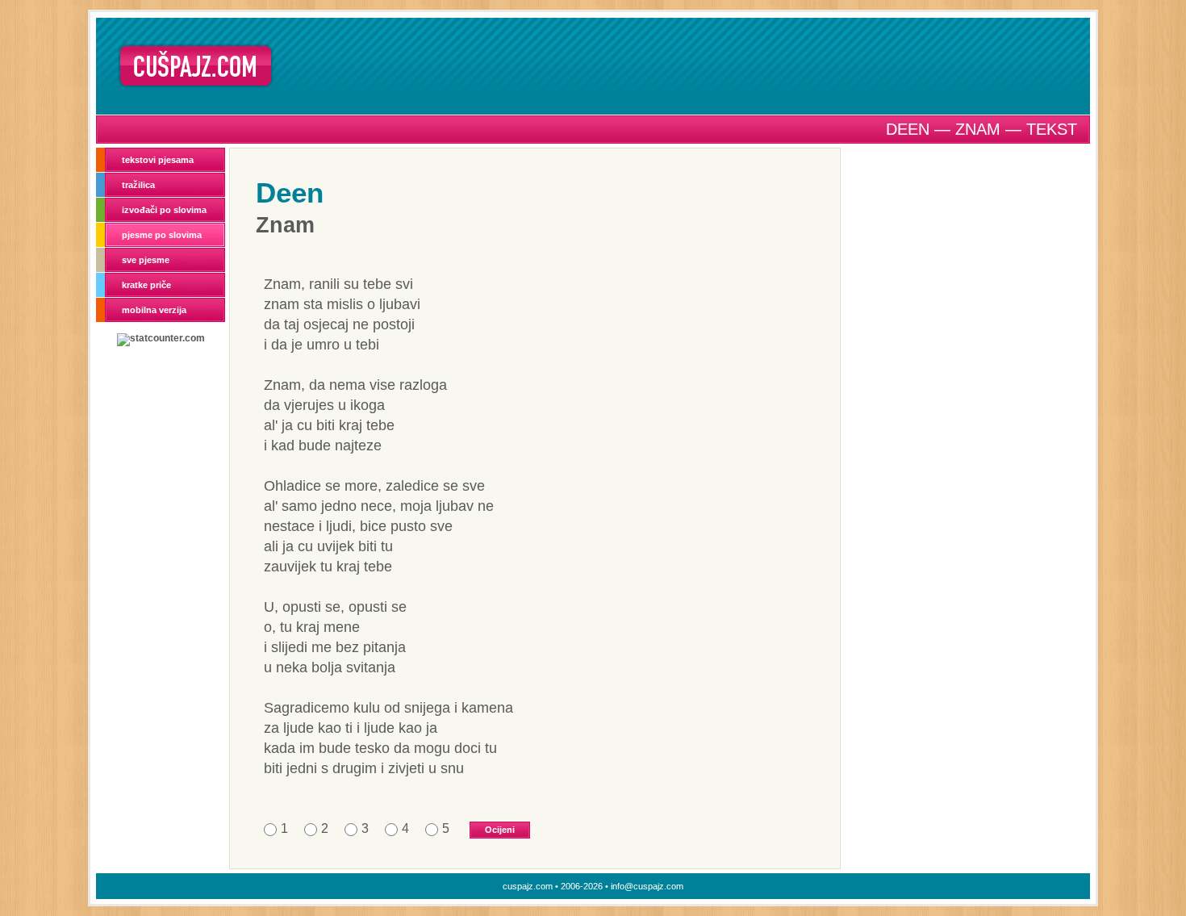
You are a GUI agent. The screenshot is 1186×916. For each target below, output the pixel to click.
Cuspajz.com (195, 66)
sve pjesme (145, 260)
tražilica (138, 185)
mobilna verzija (154, 310)
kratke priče (146, 285)
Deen (290, 192)
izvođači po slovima (164, 210)
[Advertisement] (687, 65)
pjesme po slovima (162, 235)
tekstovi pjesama (158, 160)
